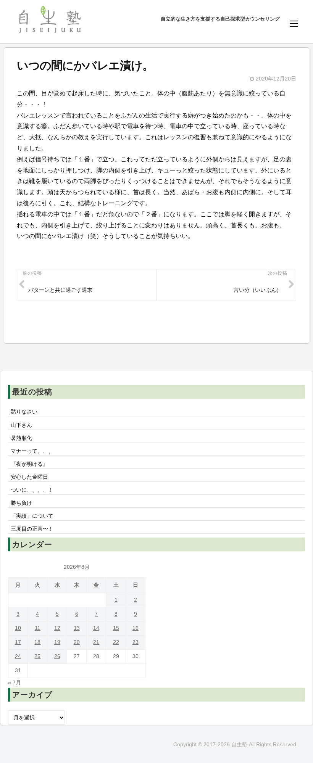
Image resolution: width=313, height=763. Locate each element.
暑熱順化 (21, 438)
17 (18, 642)
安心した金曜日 (29, 477)
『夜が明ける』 (29, 464)
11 (37, 628)
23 (135, 642)
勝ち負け (21, 503)
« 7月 (14, 682)
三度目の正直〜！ (32, 529)
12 (57, 628)
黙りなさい (24, 412)
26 (57, 656)
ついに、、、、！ (32, 490)
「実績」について (32, 516)
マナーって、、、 (32, 451)
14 (96, 628)
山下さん (21, 425)
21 (96, 642)
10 (18, 628)
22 (116, 642)
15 (116, 628)
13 (77, 628)
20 (77, 642)
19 (57, 642)
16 (135, 628)
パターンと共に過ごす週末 (60, 290)
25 (37, 656)
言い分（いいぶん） (258, 290)
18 (37, 642)
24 (18, 656)
